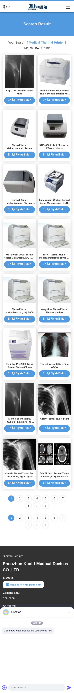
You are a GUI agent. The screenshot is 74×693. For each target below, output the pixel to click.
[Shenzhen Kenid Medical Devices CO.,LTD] (38, 7)
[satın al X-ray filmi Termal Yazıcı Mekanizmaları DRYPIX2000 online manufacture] (54, 290)
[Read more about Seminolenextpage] (37, 525)
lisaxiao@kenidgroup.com (25, 584)
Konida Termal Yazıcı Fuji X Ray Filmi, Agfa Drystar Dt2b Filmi (19, 476)
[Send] (69, 687)
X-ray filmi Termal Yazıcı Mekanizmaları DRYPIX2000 (54, 312)
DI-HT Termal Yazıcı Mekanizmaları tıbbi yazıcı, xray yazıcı (54, 257)
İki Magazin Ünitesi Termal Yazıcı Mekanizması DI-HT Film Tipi (54, 203)
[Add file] (4, 687)
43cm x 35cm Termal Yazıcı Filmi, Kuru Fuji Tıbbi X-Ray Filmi (19, 421)
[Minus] (69, 612)
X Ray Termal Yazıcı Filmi (54, 418)
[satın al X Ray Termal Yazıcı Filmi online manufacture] (54, 399)
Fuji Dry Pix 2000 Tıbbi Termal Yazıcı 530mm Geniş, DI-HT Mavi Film (19, 367)
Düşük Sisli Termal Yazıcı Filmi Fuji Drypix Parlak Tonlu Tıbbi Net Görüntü (54, 476)
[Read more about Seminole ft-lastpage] (46, 525)
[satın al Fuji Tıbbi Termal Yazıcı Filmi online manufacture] (19, 71)
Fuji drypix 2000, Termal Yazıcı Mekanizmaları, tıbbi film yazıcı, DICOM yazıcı (19, 257)
